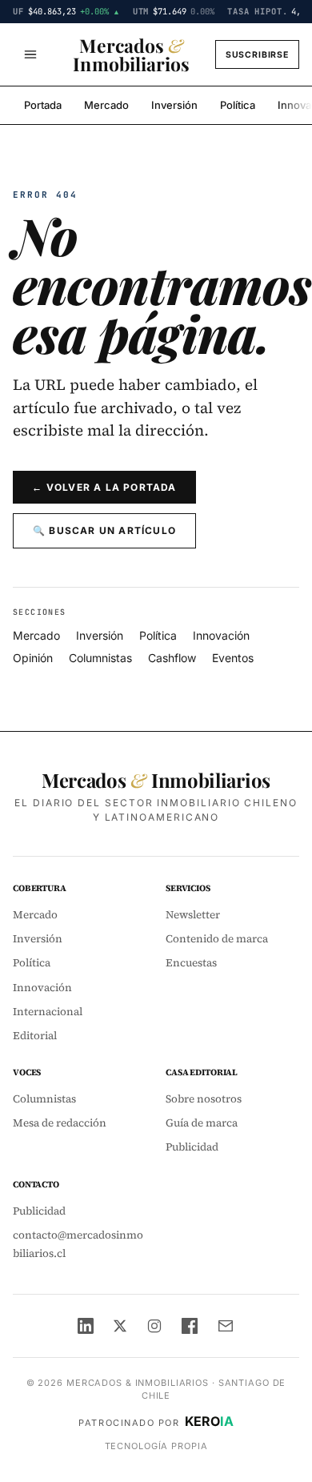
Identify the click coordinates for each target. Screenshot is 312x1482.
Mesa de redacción (59, 1123)
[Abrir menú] (30, 54)
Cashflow (172, 658)
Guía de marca (202, 1123)
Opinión (33, 658)
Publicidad (192, 1147)
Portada (43, 104)
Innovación (221, 635)
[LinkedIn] (86, 1326)
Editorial (35, 1035)
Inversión (174, 104)
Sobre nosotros (204, 1098)
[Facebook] (190, 1326)
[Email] (225, 1326)
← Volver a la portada (104, 487)
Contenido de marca (217, 938)
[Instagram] (154, 1326)
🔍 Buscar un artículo (104, 530)
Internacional (47, 1011)
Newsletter (193, 914)
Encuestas (191, 962)
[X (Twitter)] (120, 1326)
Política (237, 104)
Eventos (233, 658)
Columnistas (100, 658)
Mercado (106, 104)
